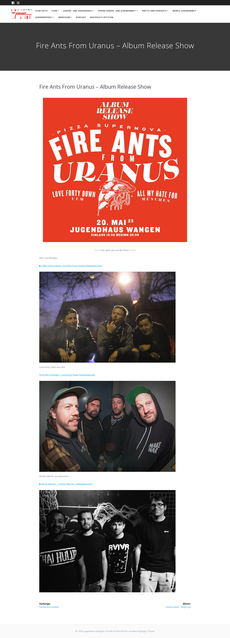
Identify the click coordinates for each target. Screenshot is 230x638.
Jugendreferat (43, 17)
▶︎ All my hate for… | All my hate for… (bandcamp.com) (65, 483)
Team (54, 10)
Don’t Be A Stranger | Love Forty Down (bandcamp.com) (67, 374)
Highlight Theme (146, 631)
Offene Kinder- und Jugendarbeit (117, 10)
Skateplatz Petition (101, 17)
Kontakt (81, 17)
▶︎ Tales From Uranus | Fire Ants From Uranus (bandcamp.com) (70, 265)
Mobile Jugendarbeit (184, 10)
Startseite (41, 10)
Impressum (64, 17)
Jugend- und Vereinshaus (77, 10)
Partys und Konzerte (154, 10)
